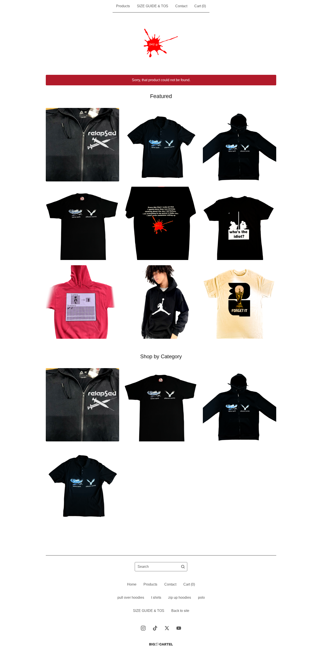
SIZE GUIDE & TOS (152, 6)
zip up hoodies (179, 597)
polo (201, 597)
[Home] (161, 43)
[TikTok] (155, 628)
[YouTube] (179, 628)
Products (123, 6)
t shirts (156, 597)
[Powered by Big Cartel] (161, 644)
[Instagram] (143, 628)
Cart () (200, 6)
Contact (181, 6)
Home (131, 584)
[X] (167, 628)
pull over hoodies (130, 597)
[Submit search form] (183, 566)
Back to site (180, 611)
